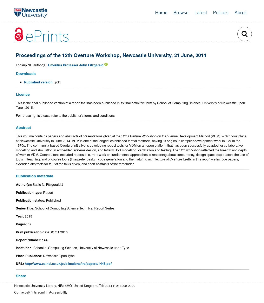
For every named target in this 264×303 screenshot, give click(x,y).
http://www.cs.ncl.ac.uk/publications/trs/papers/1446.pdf (68, 263)
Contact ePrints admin (30, 292)
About (241, 12)
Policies (221, 12)
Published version (38, 82)
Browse (181, 12)
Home (161, 12)
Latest (200, 12)
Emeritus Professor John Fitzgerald (76, 65)
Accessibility (58, 292)
